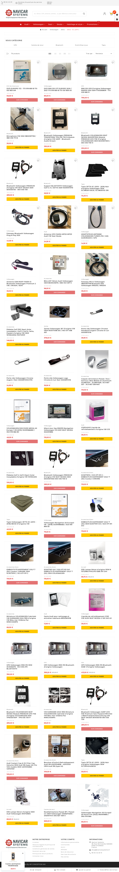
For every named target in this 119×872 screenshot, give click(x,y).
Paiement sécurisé (39, 851)
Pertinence (104, 53)
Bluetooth (59, 45)
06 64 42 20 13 (97, 853)
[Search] (84, 13)
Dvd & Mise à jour (81, 45)
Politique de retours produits (43, 853)
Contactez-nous (38, 856)
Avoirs (63, 847)
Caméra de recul (37, 45)
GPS (15, 45)
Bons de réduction (67, 852)
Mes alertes (65, 857)
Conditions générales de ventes (43, 849)
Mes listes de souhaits (68, 854)
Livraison (36, 842)
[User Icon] (106, 13)
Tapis (104, 45)
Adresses (64, 849)
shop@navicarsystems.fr (101, 850)
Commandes (65, 844)
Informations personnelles (70, 842)
